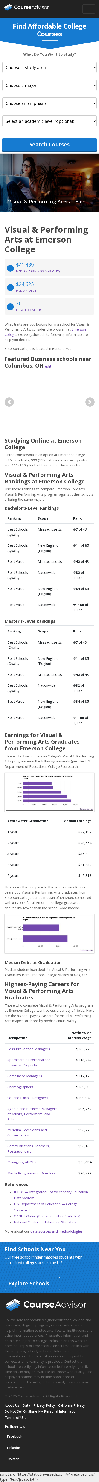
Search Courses (49, 144)
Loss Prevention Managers (28, 1049)
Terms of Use (16, 1417)
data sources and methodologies (56, 1231)
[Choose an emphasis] (49, 103)
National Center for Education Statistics (45, 1222)
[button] (9, 402)
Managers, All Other (23, 1162)
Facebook (14, 1436)
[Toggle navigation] (88, 9)
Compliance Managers (24, 1076)
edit (48, 366)
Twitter (13, 1458)
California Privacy (71, 1405)
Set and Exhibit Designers (27, 1097)
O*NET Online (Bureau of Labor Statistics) (47, 1216)
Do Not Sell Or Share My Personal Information (41, 1411)
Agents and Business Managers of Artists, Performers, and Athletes (32, 1113)
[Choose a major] (49, 85)
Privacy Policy (44, 1405)
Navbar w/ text (26, 9)
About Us (12, 1405)
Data (26, 1405)
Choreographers (20, 1087)
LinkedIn (13, 1447)
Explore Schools (28, 1283)
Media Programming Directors (31, 1173)
